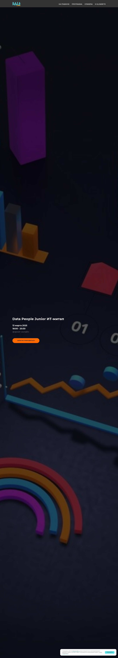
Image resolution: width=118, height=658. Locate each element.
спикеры (89, 4)
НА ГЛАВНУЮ (64, 4)
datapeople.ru (76, 651)
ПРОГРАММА (77, 4)
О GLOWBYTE (100, 4)
